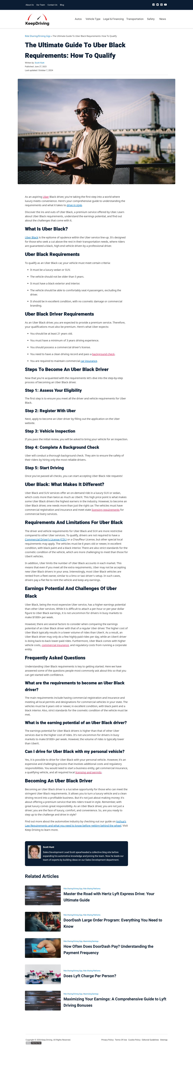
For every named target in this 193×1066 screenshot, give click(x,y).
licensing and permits (88, 772)
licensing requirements (106, 509)
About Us (30, 4)
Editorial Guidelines (150, 1039)
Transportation (135, 19)
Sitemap (163, 1039)
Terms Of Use (121, 1039)
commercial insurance (55, 645)
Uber (46, 197)
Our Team (40, 4)
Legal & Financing (113, 19)
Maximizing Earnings (90, 941)
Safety (151, 19)
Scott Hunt (39, 62)
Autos (78, 19)
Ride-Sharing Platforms (91, 888)
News (162, 19)
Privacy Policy (107, 1039)
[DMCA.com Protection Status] (33, 1043)
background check (103, 354)
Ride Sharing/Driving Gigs (38, 36)
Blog (62, 4)
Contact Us (52, 4)
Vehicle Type (93, 19)
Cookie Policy (134, 1039)
